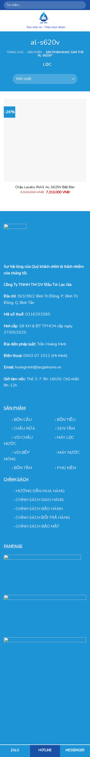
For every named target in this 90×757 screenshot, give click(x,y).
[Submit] (81, 5)
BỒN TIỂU (66, 419)
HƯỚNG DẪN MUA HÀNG (40, 491)
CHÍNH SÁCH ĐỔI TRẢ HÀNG (43, 517)
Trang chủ (15, 52)
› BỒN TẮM (22, 468)
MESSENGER (75, 750)
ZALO (15, 750)
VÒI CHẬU (23, 437)
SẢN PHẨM (35, 52)
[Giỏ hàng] (83, 20)
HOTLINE (45, 750)
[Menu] (7, 21)
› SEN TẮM (65, 428)
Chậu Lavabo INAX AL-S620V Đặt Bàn (45, 187)
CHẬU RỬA (24, 428)
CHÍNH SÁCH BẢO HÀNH (39, 509)
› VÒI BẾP (21, 452)
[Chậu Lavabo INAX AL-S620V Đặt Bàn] (45, 140)
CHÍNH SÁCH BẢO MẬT (37, 526)
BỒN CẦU (23, 419)
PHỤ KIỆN (66, 468)
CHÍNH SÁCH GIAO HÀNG (40, 499)
